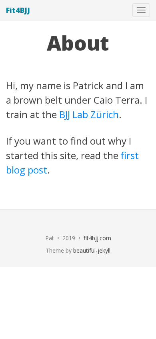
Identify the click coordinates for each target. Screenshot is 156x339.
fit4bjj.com (97, 238)
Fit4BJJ (18, 10)
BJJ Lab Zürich (89, 114)
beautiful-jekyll (91, 250)
